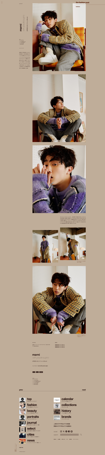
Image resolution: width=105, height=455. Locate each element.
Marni (37, 372)
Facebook (69, 431)
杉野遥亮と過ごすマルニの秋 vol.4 (60, 347)
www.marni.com (36, 345)
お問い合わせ (63, 439)
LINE (71, 431)
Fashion (78, 6)
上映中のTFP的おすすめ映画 (62, 424)
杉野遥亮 (41, 372)
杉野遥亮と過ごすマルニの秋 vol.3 (60, 345)
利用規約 (70, 439)
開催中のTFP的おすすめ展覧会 (62, 426)
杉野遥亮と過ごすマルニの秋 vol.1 (60, 344)
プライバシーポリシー (76, 439)
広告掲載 (59, 439)
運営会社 (55, 439)
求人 (67, 439)
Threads (66, 431)
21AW (34, 372)
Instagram (61, 431)
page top (21, 447)
